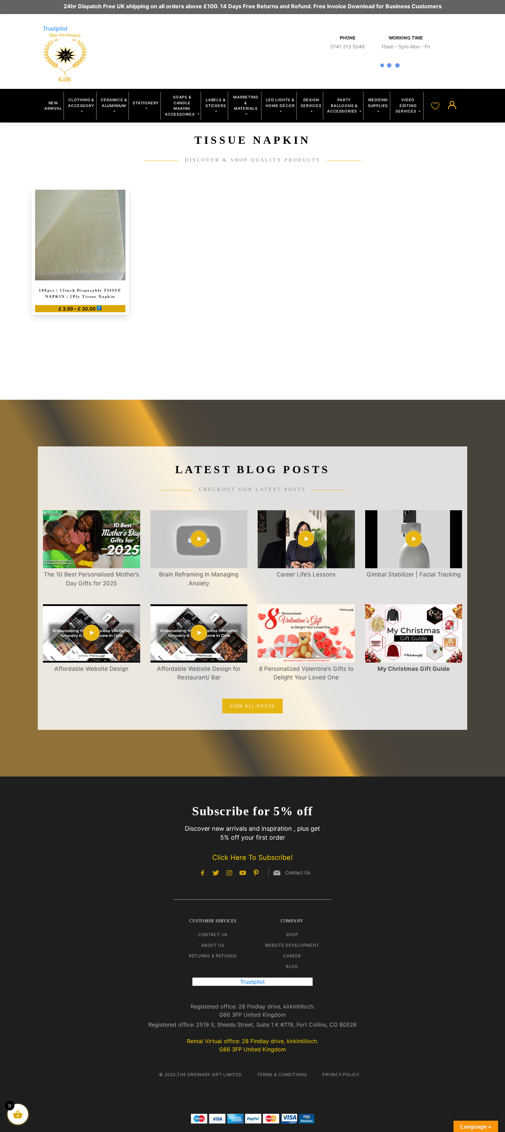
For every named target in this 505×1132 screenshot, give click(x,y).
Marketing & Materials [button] (245, 103)
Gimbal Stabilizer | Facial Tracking (414, 574)
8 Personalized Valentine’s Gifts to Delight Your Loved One (306, 673)
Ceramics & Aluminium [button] (114, 102)
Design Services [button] (311, 102)
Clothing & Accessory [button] (81, 102)
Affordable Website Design (91, 668)
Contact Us (213, 934)
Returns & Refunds (213, 955)
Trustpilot (55, 28)
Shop (292, 934)
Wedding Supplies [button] (378, 102)
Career (292, 955)
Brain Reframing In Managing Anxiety (198, 579)
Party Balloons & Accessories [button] (342, 105)
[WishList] (436, 105)
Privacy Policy (340, 1074)
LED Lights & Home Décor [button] (280, 102)
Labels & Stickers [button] (215, 102)
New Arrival (53, 106)
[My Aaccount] (452, 105)
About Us (213, 945)
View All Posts (252, 706)
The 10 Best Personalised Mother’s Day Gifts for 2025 (91, 579)
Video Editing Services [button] (406, 105)
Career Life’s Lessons (306, 574)
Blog (292, 966)
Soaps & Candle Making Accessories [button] (180, 106)
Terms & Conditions (282, 1074)
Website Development (292, 945)
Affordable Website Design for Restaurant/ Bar (198, 673)
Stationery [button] (146, 103)
